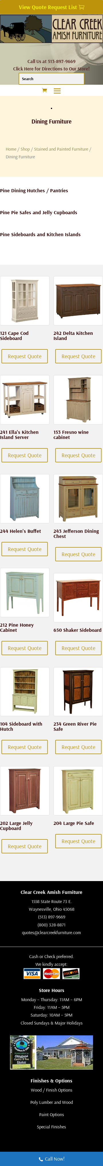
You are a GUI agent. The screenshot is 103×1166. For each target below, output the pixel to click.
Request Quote (24, 356)
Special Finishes (51, 1126)
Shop (25, 149)
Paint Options (51, 1114)
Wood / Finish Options (51, 1090)
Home (11, 149)
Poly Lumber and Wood (51, 1102)
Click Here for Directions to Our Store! (51, 69)
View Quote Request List (48, 7)
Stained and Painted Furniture (61, 149)
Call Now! (55, 1158)
